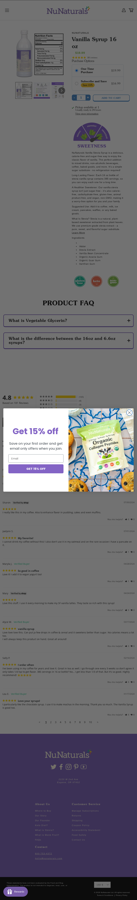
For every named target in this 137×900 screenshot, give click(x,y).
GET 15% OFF (36, 469)
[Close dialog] (129, 413)
